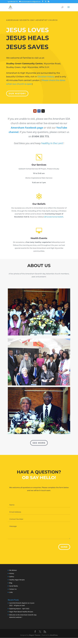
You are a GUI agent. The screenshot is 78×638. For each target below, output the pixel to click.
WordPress (54, 635)
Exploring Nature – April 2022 (19, 609)
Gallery (11, 577)
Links (11, 592)
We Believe (13, 570)
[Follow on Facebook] (39, 111)
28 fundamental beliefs (53, 217)
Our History (17, 93)
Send (64, 547)
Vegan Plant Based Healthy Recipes (21, 612)
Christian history (45, 76)
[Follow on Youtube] (35, 111)
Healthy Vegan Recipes (17, 580)
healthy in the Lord (52, 143)
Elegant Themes (34, 635)
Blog (10, 583)
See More (39, 443)
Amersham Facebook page (27, 127)
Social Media (13, 586)
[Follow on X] (43, 111)
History (11, 573)
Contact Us (13, 589)
